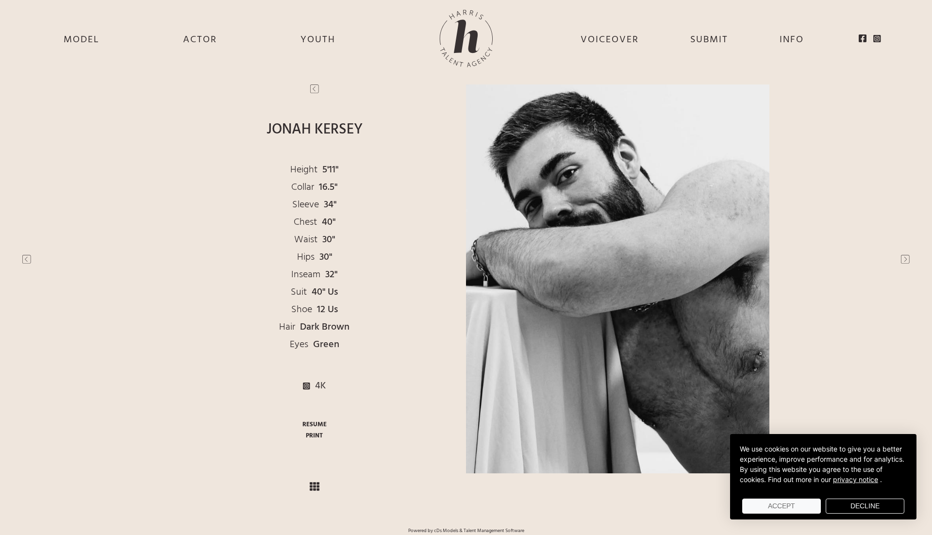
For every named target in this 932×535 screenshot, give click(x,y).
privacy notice (855, 479)
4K (318, 386)
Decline (865, 506)
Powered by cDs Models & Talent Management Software (466, 531)
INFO (792, 40)
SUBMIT (709, 40)
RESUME (314, 424)
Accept (781, 506)
